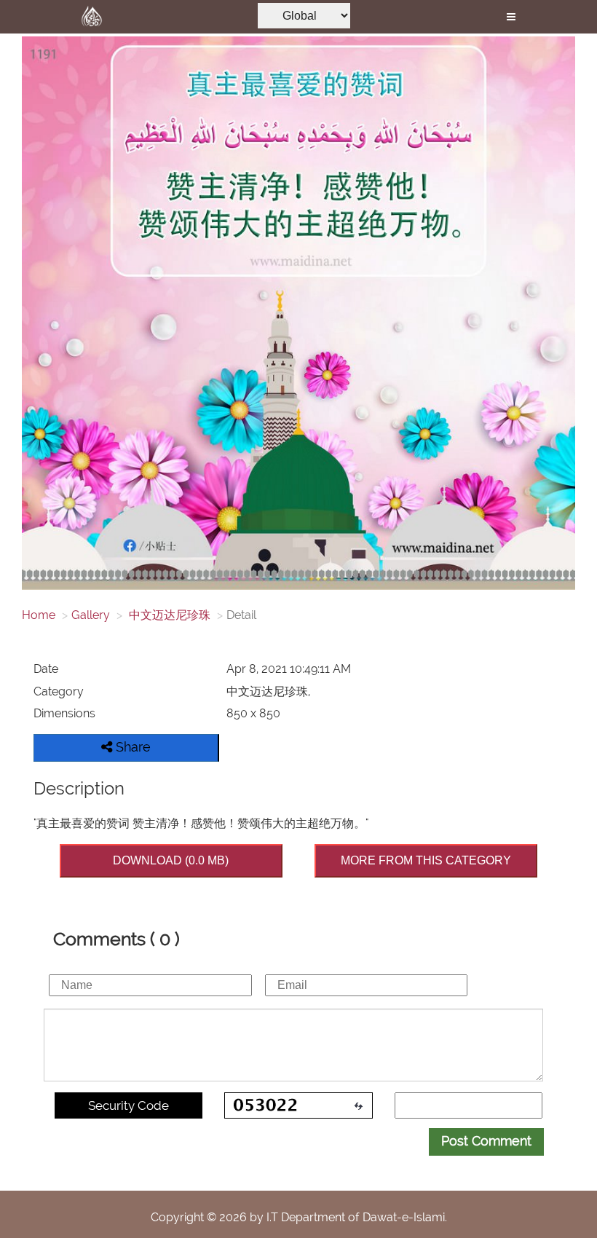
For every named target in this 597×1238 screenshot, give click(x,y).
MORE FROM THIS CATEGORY (426, 860)
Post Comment (486, 1140)
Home (38, 615)
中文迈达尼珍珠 (168, 615)
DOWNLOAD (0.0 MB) (171, 860)
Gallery (90, 615)
